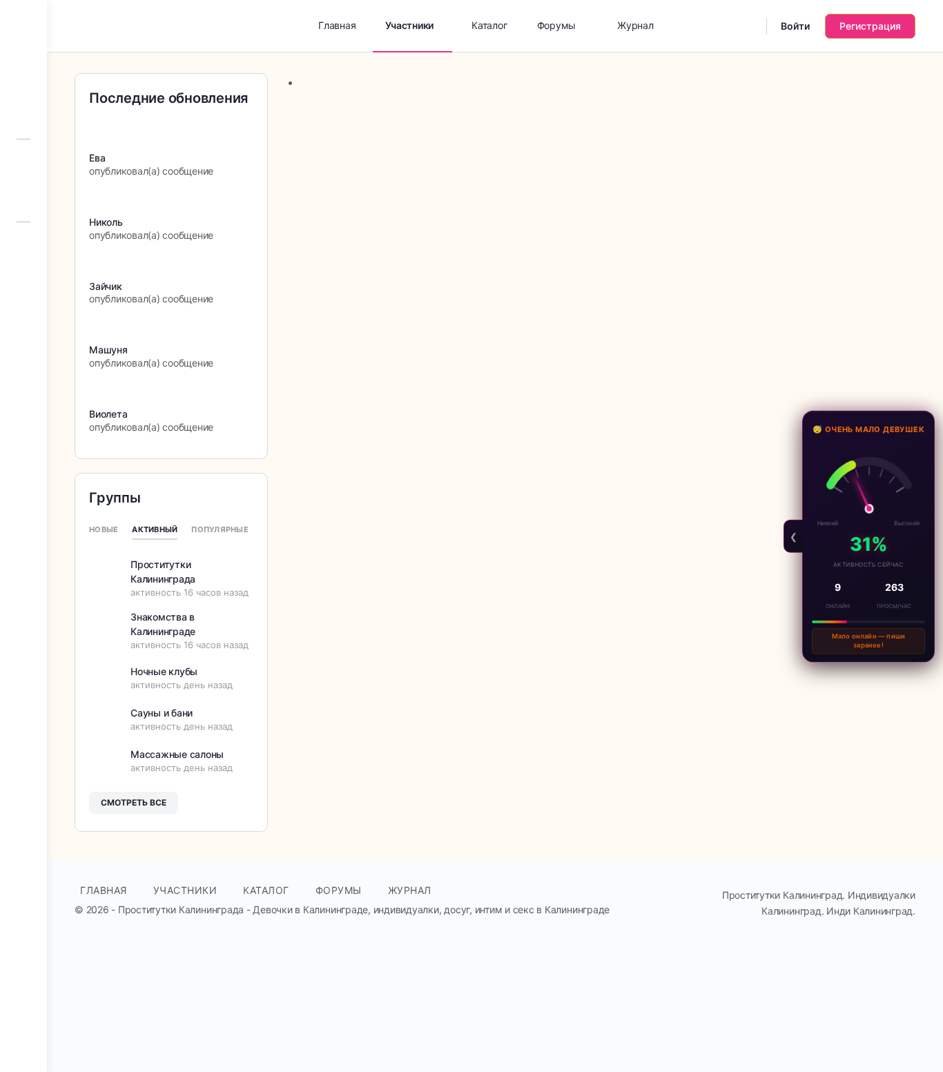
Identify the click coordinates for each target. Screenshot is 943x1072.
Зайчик (105, 286)
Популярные (220, 529)
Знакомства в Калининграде (162, 624)
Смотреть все (133, 802)
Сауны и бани (161, 713)
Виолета (108, 414)
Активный (154, 529)
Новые (103, 529)
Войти (795, 26)
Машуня (108, 349)
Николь (106, 222)
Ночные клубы (163, 671)
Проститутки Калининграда (162, 571)
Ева (97, 158)
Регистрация (870, 26)
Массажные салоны (177, 754)
